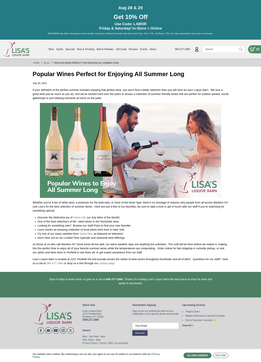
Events (143, 49)
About (153, 49)
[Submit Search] (240, 49)
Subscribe (140, 333)
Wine (51, 49)
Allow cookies (197, 355)
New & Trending (85, 49)
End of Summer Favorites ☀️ (200, 320)
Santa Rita (85, 233)
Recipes (133, 49)
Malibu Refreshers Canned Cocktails (205, 316)
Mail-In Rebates (105, 49)
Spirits (59, 49)
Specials (70, 49)
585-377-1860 (182, 49)
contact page (106, 263)
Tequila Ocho (192, 311)
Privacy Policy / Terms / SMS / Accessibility (105, 343)
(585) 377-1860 (90, 319)
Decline (220, 355)
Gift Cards (121, 49)
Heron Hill (79, 217)
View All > (187, 325)
